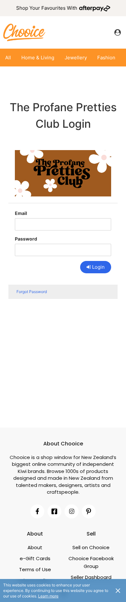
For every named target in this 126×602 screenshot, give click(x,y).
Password (26, 239)
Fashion (106, 57)
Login (98, 267)
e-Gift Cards (35, 558)
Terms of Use (35, 569)
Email (21, 213)
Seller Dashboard (91, 577)
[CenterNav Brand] (24, 32)
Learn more (48, 596)
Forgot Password (31, 291)
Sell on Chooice (91, 547)
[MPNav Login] (117, 32)
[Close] (118, 590)
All (8, 57)
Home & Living (37, 57)
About (34, 547)
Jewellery (76, 57)
